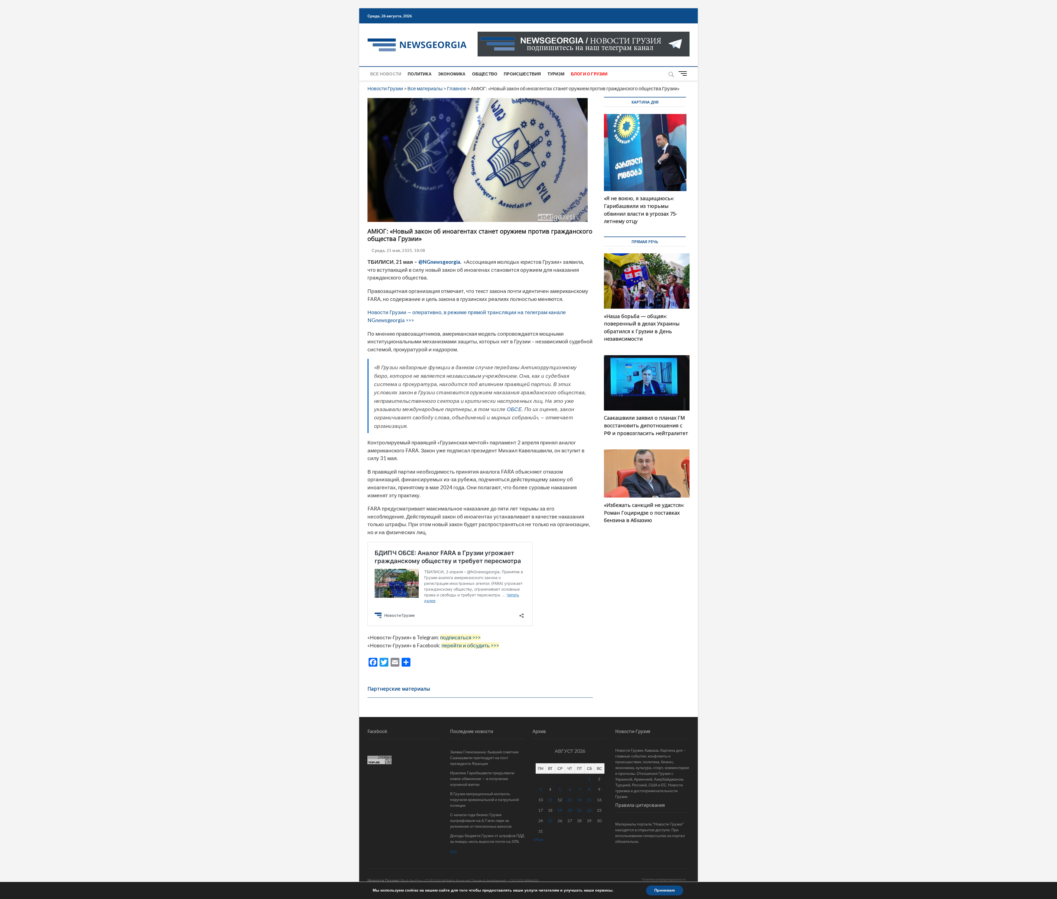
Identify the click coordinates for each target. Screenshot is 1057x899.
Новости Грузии (383, 880)
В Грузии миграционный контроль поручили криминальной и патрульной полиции (484, 799)
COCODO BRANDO (524, 880)
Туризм (556, 73)
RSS (453, 851)
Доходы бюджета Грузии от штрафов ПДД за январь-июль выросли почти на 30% (487, 838)
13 (570, 799)
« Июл (538, 839)
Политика (420, 73)
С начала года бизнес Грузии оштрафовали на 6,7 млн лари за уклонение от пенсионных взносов (480, 820)
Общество (485, 73)
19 (560, 810)
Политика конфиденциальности (663, 879)
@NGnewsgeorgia (439, 262)
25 (550, 820)
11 (550, 799)
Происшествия (522, 73)
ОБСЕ (514, 409)
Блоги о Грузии (589, 73)
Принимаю (664, 890)
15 (589, 799)
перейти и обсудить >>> (470, 645)
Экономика (452, 73)
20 (570, 810)
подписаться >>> (460, 637)
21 (579, 810)
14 (579, 799)
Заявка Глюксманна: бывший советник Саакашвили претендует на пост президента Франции (484, 757)
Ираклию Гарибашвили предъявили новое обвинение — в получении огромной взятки (482, 778)
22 (589, 810)
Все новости (385, 73)
